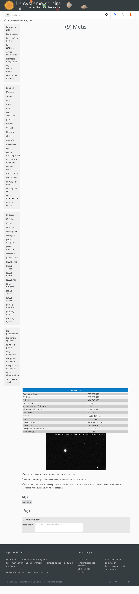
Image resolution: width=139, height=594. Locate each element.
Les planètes (12, 34)
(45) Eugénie (11, 231)
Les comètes (11, 177)
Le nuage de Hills (11, 183)
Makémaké (11, 144)
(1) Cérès (10, 215)
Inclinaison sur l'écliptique (35, 406)
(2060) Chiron (9, 274)
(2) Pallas (10, 219)
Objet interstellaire (12, 197)
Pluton (9, 136)
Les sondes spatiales (11, 339)
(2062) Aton (11, 280)
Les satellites (10, 46)
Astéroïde (27, 502)
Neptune (10, 132)
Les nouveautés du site (115, 566)
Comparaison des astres (12, 367)
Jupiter (9, 119)
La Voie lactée (9, 204)
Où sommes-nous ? (10, 69)
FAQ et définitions (11, 353)
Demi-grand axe (30, 394)
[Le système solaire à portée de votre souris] (48, 5)
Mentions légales (54, 581)
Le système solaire (11, 28)
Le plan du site (84, 568)
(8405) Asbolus (9, 299)
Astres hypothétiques (12, 53)
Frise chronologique (12, 373)
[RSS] (131, 15)
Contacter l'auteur (113, 559)
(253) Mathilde (10, 248)
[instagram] (106, 15)
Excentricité (28, 403)
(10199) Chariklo (10, 306)
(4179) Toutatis (10, 292)
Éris (8, 148)
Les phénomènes (12, 332)
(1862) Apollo (9, 267)
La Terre (10, 100)
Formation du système (11, 60)
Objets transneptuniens (13, 154)
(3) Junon (10, 223)
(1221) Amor (11, 262)
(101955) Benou (10, 313)
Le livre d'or (110, 563)
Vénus (9, 96)
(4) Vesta (10, 227)
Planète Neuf (9, 168)
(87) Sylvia (10, 235)
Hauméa (10, 140)
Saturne (9, 123)
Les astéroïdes (16, 20)
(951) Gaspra (12, 257)
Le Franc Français (34, 563)
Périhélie (27, 397)
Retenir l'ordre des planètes (86, 564)
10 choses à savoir (11, 381)
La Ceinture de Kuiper (11, 161)
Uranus (9, 127)
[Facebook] (114, 15)
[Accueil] (5, 20)
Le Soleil (10, 88)
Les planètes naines (12, 39)
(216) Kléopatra (10, 241)
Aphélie (26, 400)
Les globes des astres (11, 360)
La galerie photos (10, 346)
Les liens (82, 572)
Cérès (8, 108)
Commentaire (27, 525)
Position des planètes (11, 77)
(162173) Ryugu (10, 320)
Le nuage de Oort (11, 190)
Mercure (10, 92)
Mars (8, 104)
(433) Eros (10, 253)
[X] (123, 15)
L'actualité (82, 559)
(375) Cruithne (10, 285)
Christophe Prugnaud (37, 559)
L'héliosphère (12, 173)
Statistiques (110, 569)
